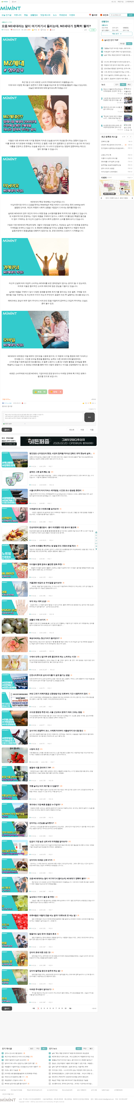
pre (96, 538)
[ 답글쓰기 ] (92, 409)
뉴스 (55, 15)
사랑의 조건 (34, 749)
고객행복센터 (118, 1090)
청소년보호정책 (67, 1090)
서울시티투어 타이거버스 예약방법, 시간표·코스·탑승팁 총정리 (55, 490)
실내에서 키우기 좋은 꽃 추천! (41, 897)
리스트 (71, 430)
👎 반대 (92, 403)
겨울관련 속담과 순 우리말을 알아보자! (45, 583)
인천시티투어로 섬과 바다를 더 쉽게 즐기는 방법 (49, 675)
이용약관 (3, 1090)
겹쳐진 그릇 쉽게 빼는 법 (39, 472)
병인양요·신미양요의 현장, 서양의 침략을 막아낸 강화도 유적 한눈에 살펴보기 (60, 453)
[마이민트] (4, 1)
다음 (91, 430)
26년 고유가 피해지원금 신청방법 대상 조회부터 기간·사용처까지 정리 (58, 694)
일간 (31, 1048)
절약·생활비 (105, 30)
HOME (96, 532)
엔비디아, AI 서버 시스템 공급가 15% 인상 (112, 108)
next (96, 543)
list (96, 540)
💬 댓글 (44, 30)
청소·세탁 (115, 30)
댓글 (96, 546)
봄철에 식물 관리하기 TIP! (40, 768)
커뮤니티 (17, 15)
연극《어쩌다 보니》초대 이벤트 (117, 198)
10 (65, 1008)
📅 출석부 (93, 15)
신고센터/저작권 (52, 1090)
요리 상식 (115, 28)
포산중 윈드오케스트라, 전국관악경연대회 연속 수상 (112, 126)
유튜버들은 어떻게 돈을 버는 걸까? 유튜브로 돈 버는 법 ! (53, 915)
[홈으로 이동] (10, 8)
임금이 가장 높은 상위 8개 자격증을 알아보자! (48, 841)
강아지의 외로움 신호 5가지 (40, 860)
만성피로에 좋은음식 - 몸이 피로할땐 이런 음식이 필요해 (52, 527)
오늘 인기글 (6, 15)
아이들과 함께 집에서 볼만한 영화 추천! (45, 564)
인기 (116, 84)
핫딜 (26, 15)
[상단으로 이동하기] (94, 1008)
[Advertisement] (109, 8)
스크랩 (93, 30)
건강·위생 (105, 28)
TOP (96, 535)
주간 (37, 1048)
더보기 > (130, 177)
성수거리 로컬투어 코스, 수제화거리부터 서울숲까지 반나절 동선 (56, 731)
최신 (129, 84)
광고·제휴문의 (81, 1090)
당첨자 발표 (105, 1090)
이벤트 (72, 15)
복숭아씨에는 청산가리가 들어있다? (44, 638)
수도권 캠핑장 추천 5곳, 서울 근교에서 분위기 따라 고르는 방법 (55, 712)
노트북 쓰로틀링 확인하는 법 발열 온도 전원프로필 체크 (52, 546)
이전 (82, 430)
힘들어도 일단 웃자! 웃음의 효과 (42, 934)
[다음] (132, 198)
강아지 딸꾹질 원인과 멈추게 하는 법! (44, 971)
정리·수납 (126, 30)
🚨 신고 (52, 30)
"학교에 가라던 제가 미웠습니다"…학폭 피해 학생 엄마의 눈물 (112, 118)
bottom (96, 549)
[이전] (101, 198)
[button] (113, 1)
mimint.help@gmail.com (106, 1099)
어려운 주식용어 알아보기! (40, 989)
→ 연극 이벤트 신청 (9, 444)
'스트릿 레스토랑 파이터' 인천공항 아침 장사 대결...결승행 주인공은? (113, 100)
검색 (130, 15)
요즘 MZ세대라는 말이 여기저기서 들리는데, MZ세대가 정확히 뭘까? (57, 878)
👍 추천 (35, 30)
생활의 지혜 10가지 (37, 620)
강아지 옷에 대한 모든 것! (40, 952)
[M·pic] (14, 1)
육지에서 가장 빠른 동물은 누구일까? (44, 805)
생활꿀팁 (125, 28)
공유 (85, 30)
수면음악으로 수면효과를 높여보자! (44, 509)
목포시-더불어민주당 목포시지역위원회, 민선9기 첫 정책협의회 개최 (113, 91)
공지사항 (94, 1090)
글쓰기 (6, 430)
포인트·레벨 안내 (7, 1094)
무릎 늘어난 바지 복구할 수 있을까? (44, 786)
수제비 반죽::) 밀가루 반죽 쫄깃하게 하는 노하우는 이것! (52, 657)
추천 (123, 84)
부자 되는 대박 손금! (37, 601)
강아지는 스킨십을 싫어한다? (41, 823)
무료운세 (63, 15)
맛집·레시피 (45, 15)
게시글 (122, 43)
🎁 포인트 (104, 15)
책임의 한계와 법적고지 (34, 1090)
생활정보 (34, 15)
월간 (44, 1048)
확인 (89, 417)
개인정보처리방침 (16, 1090)
